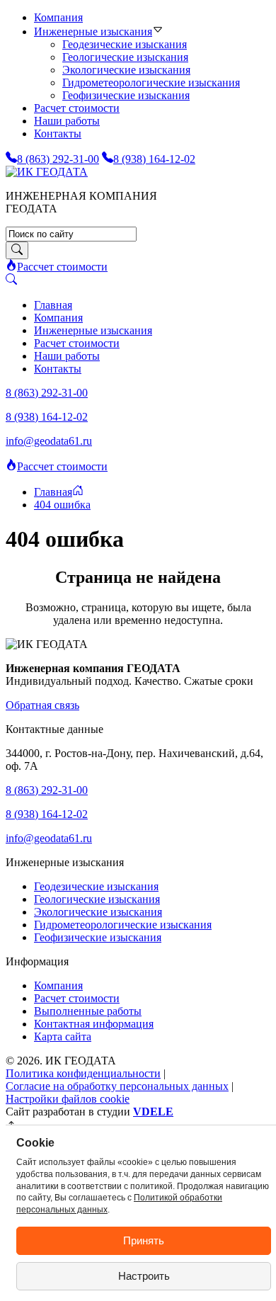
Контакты (57, 133)
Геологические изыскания (125, 57)
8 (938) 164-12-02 (47, 417)
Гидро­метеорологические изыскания (151, 82)
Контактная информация (94, 1024)
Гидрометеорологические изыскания (123, 925)
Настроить (144, 1276)
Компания (58, 17)
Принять (143, 1240)
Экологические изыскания (126, 70)
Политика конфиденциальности (83, 1073)
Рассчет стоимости (62, 267)
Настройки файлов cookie (68, 1099)
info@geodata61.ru (49, 441)
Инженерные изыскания (93, 31)
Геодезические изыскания (124, 44)
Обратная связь (42, 705)
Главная (53, 305)
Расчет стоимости (77, 108)
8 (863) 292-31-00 (47, 393)
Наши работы (67, 121)
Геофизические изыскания (126, 95)
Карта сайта (62, 1036)
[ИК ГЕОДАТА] (47, 172)
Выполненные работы (88, 1011)
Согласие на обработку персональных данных (117, 1086)
